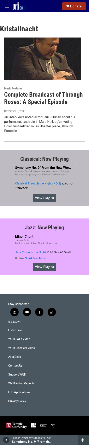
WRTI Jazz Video (19, 339)
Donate (76, 6)
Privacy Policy (17, 401)
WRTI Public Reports (21, 383)
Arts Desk (14, 356)
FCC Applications (19, 392)
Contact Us (15, 365)
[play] (6, 440)
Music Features (13, 88)
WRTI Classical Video (21, 348)
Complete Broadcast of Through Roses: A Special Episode (43, 98)
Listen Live (15, 330)
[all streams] (83, 440)
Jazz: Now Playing (44, 227)
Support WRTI (17, 374)
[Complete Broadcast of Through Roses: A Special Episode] (42, 59)
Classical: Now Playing (44, 159)
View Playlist (44, 198)
